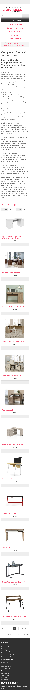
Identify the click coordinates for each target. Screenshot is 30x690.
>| (2, 631)
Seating (15, 35)
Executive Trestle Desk (11, 376)
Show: (19, 209)
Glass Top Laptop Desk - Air (14, 582)
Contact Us (4, 662)
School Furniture (15, 39)
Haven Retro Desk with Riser (14, 616)
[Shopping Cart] (25, 2)
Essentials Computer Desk (13, 307)
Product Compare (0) (9, 205)
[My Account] (21, 2)
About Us (4, 645)
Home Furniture (15, 24)
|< (2, 628)
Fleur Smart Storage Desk (13, 444)
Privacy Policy (5, 649)
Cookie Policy (5, 651)
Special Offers (5, 668)
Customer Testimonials (8, 655)
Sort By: (4, 209)
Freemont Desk (8, 479)
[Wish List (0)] (23, 2)
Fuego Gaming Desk (11, 513)
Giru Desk (6, 547)
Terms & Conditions (7, 653)
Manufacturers (6, 666)
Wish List (4, 678)
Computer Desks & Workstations (13, 45)
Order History (5, 675)
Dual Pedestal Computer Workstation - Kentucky (12, 237)
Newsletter (4, 680)
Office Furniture (15, 31)
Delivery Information (8, 647)
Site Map (4, 664)
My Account (5, 673)
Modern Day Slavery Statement (11, 657)
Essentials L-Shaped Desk (13, 341)
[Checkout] (27, 2)
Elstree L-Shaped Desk (12, 272)
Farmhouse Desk (9, 410)
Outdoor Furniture (15, 28)
